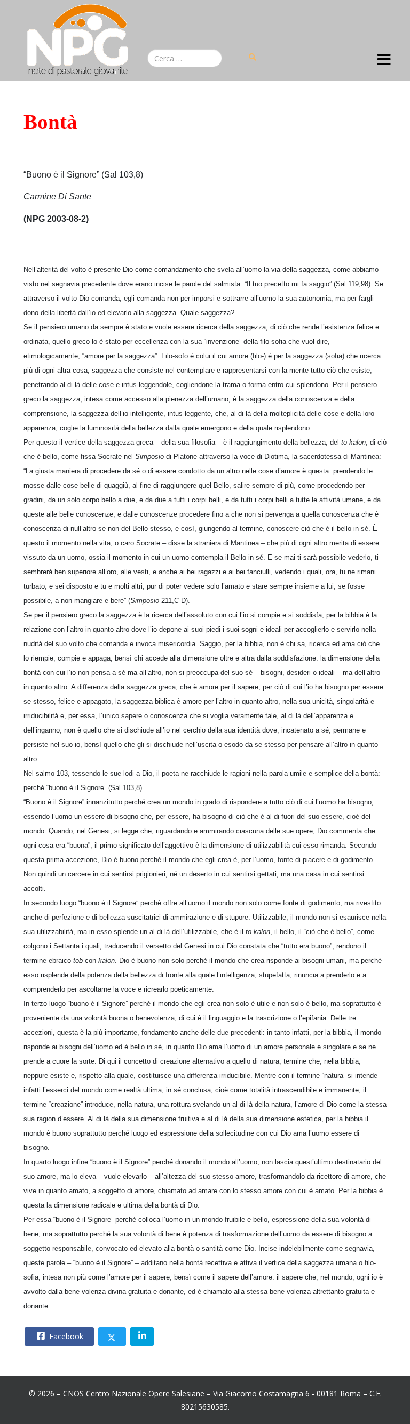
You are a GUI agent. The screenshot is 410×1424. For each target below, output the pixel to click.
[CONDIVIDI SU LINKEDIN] (142, 1336)
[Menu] (384, 60)
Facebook (65, 1336)
